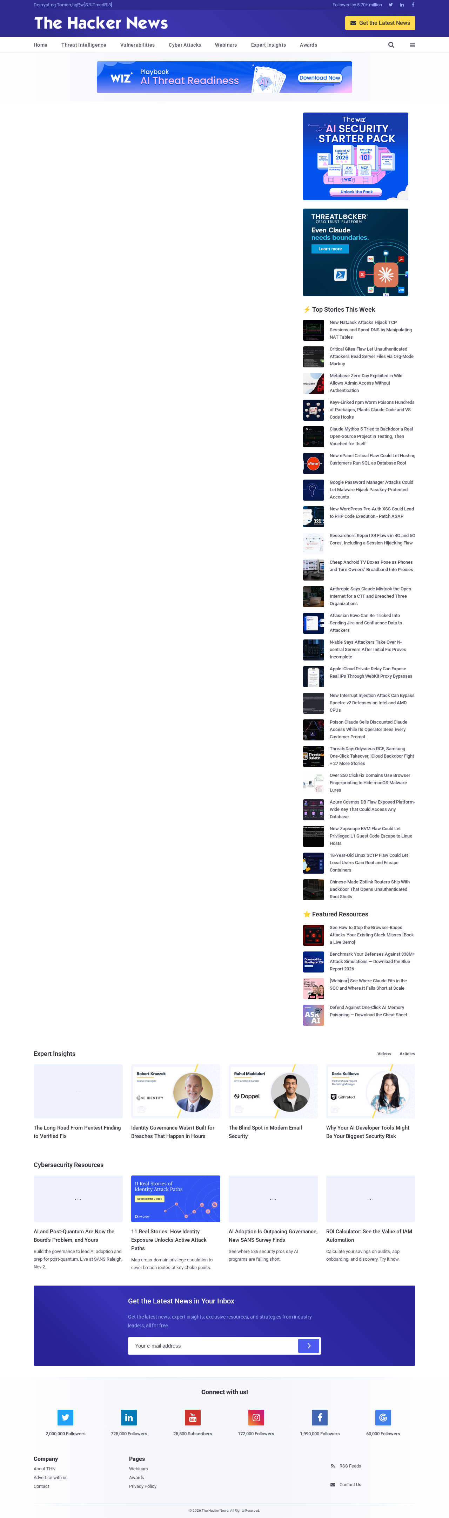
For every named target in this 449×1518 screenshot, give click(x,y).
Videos (384, 1053)
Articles (407, 1053)
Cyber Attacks (185, 45)
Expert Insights (268, 45)
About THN (44, 1468)
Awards (308, 45)
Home (40, 45)
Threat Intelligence (83, 45)
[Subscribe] (308, 1346)
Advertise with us (51, 1477)
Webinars (226, 45)
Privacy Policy (142, 1486)
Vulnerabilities (137, 45)
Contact (41, 1486)
